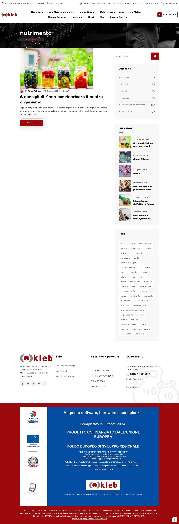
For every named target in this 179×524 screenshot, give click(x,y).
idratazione (135, 281)
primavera (125, 305)
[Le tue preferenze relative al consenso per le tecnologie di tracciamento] (174, 519)
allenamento (136, 248)
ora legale (148, 296)
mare (144, 291)
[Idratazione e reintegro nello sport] (125, 215)
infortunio (148, 281)
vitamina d (139, 334)
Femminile (125, 98)
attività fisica (126, 253)
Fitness (142, 277)
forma (123, 281)
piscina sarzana (141, 300)
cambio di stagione (129, 262)
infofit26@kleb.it (57, 3)
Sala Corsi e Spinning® (61, 12)
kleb (134, 286)
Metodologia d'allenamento (133, 104)
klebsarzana (145, 286)
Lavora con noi (118, 17)
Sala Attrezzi (87, 12)
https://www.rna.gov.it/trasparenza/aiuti (89, 518)
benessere (125, 258)
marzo (123, 296)
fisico (132, 277)
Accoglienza (126, 77)
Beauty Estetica (57, 17)
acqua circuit (145, 243)
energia (124, 272)
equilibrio (135, 272)
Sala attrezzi (126, 111)
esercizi (146, 272)
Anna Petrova (34, 91)
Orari (91, 17)
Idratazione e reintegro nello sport (141, 218)
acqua (132, 243)
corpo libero (144, 267)
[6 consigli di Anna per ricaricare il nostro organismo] (125, 142)
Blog (101, 17)
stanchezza (126, 334)
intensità (124, 286)
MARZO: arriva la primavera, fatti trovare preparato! (143, 189)
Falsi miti (124, 91)
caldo (136, 258)
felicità (123, 277)
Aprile (136, 173)
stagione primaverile (141, 329)
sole (144, 324)
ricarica (140, 315)
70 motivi (135, 12)
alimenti (124, 248)
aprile (148, 248)
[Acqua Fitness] (125, 157)
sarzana (134, 319)
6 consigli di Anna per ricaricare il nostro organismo (143, 146)
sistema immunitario (129, 324)
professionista (139, 305)
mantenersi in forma (129, 291)
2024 (123, 243)
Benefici (67, 91)
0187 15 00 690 (140, 374)
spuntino (124, 329)
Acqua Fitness (141, 159)
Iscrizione (77, 17)
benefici (139, 253)
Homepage (37, 12)
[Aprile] (125, 171)
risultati (124, 319)
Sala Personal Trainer (112, 12)
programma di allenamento (132, 310)
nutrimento (135, 296)
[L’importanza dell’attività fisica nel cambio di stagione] (125, 200)
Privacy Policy (132, 387)
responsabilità (127, 315)
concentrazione (128, 267)
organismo (125, 300)
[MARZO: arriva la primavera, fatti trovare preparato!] (125, 186)
